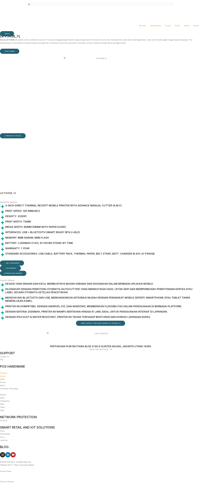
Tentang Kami (155, 26)
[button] (13, 135)
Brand (177, 26)
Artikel (186, 26)
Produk (168, 26)
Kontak (196, 26)
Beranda (142, 26)
